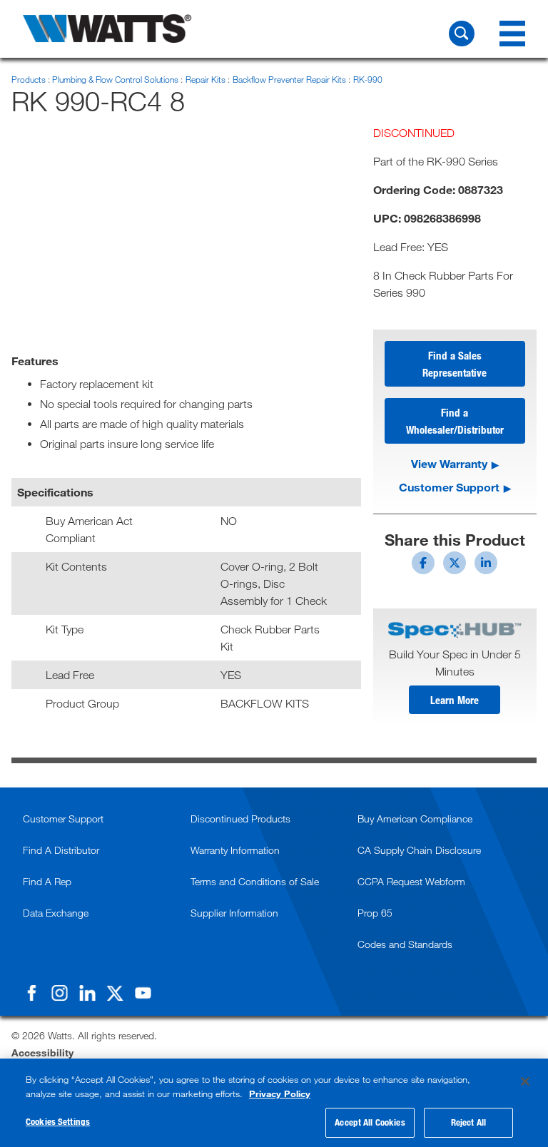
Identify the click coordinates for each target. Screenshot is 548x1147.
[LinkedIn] (87, 992)
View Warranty (449, 463)
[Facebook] (31, 992)
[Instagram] (59, 992)
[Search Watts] (462, 33)
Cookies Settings (58, 1121)
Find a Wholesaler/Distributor (455, 421)
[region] (274, 1103)
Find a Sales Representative (454, 364)
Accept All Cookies (370, 1122)
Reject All (468, 1122)
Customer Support (449, 487)
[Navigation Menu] (512, 33)
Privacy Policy (279, 1093)
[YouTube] (142, 992)
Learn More (454, 699)
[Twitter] (114, 992)
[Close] (525, 1081)
